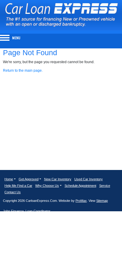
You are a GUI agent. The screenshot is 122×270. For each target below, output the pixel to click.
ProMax (81, 200)
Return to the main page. (23, 70)
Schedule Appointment (80, 185)
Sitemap (102, 200)
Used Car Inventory (88, 179)
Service (104, 185)
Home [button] (8, 179)
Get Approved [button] (28, 179)
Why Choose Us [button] (47, 185)
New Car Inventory (57, 179)
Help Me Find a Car (18, 185)
